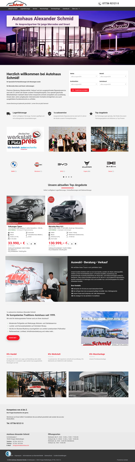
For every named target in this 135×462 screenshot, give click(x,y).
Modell (102, 73)
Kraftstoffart (74, 81)
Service (35, 8)
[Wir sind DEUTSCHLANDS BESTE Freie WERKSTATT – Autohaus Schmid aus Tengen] (109, 139)
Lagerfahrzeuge (25, 8)
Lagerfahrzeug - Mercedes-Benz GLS (66, 224)
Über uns (75, 8)
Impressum (18, 455)
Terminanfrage (55, 8)
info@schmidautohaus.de (21, 445)
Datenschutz (48, 455)
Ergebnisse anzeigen (80, 90)
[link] (27, 243)
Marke (72, 73)
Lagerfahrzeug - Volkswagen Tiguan (26, 225)
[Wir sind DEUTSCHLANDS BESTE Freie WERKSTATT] (25, 139)
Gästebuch (66, 8)
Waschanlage (44, 8)
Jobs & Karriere (12, 8)
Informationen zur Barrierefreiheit (33, 455)
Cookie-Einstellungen (60, 455)
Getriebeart (103, 81)
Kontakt (13, 337)
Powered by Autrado (122, 460)
